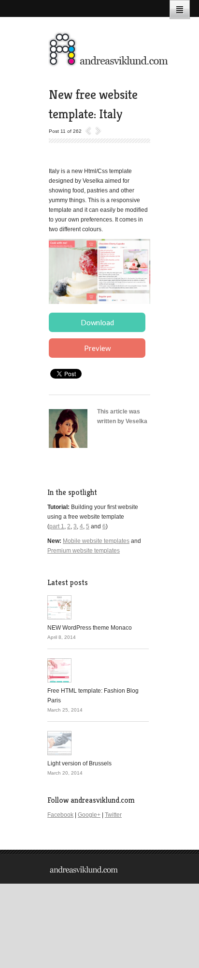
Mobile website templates (96, 541)
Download (97, 322)
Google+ (89, 814)
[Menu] (179, 9)
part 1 (56, 526)
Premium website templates (83, 550)
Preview (97, 348)
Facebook (60, 814)
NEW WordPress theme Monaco (89, 627)
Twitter (113, 814)
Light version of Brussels (79, 763)
